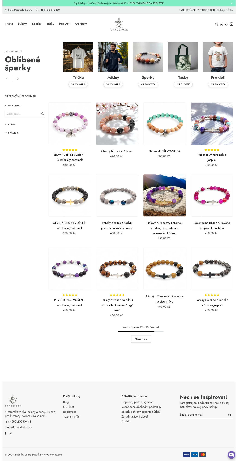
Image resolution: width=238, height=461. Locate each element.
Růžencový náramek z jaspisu (212, 157)
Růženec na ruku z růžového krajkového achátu (212, 225)
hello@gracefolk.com (20, 10)
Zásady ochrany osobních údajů (140, 412)
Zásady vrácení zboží (134, 417)
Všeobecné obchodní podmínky (141, 407)
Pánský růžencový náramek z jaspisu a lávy (164, 299)
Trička (9, 24)
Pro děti (64, 24)
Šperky (36, 24)
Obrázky (81, 24)
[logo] (119, 24)
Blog (66, 402)
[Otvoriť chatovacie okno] (231, 455)
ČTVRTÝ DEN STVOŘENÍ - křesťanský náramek (70, 225)
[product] (70, 124)
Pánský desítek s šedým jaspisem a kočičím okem (117, 225)
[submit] (229, 415)
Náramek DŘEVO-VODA (164, 151)
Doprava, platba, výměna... (138, 402)
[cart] (231, 24)
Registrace (69, 412)
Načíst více (141, 339)
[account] (221, 24)
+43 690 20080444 (18, 421)
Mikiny (22, 24)
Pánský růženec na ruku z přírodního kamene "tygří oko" (117, 305)
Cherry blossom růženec (117, 151)
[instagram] (11, 433)
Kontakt (125, 421)
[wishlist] (226, 24)
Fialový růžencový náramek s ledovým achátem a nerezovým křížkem (164, 228)
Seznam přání (71, 417)
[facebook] (5, 433)
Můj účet (68, 407)
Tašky (50, 24)
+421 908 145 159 (49, 10)
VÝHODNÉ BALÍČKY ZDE (150, 3)
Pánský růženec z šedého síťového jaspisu (212, 302)
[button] (16, 79)
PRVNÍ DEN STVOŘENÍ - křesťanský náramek (69, 302)
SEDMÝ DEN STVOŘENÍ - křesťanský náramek (70, 157)
